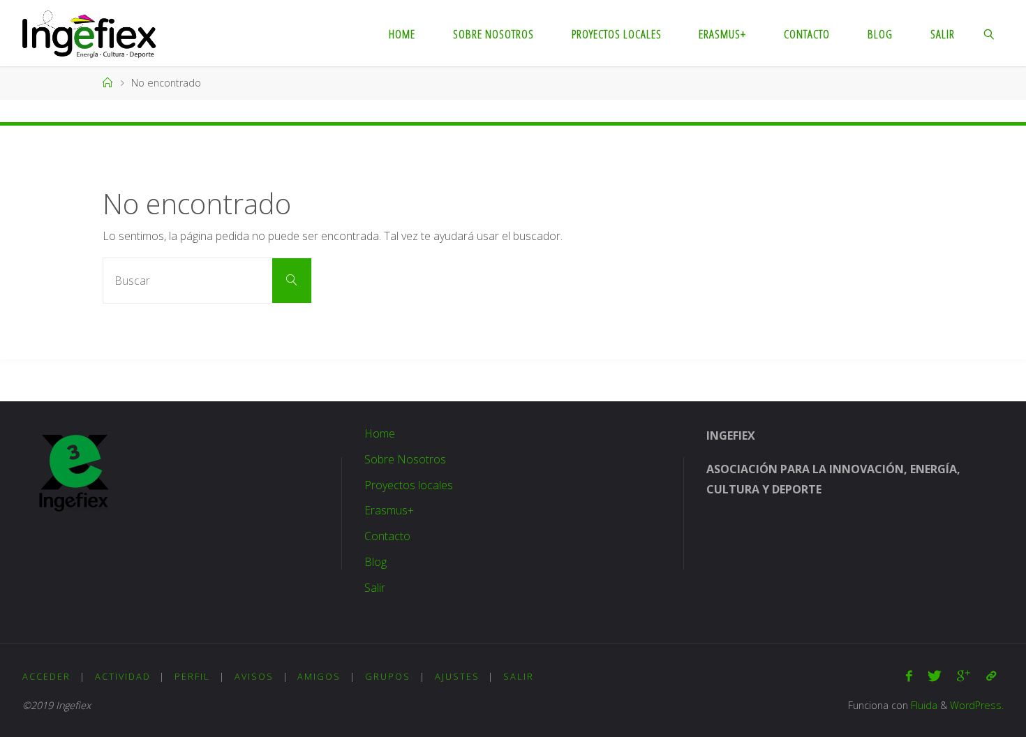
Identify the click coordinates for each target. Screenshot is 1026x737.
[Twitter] (934, 676)
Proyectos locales (408, 485)
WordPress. (977, 705)
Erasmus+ (389, 510)
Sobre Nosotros (405, 459)
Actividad (123, 676)
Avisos (254, 676)
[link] (990, 33)
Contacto (387, 536)
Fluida (922, 705)
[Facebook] (909, 676)
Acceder (46, 676)
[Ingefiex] (89, 32)
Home (379, 433)
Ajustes (457, 676)
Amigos (319, 676)
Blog (375, 562)
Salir (374, 587)
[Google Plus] (963, 676)
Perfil (192, 676)
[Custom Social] (991, 676)
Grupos (387, 676)
